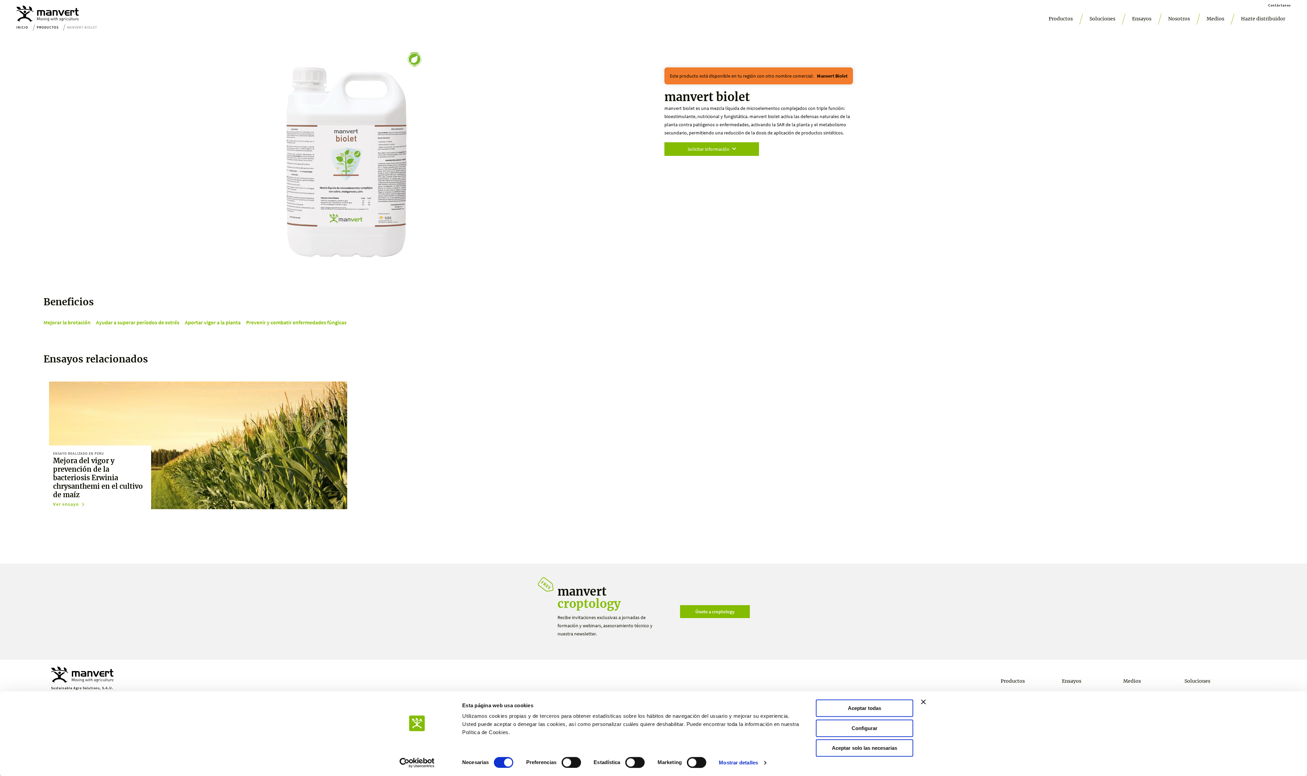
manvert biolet (832, 76)
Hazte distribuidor (1263, 19)
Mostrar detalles (738, 762)
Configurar (864, 728)
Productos (1061, 19)
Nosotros (1179, 19)
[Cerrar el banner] (923, 701)
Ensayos (1141, 19)
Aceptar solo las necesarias (864, 748)
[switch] (571, 762)
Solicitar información (708, 149)
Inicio (22, 27)
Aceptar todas (864, 708)
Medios (1215, 19)
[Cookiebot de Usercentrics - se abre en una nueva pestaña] (417, 763)
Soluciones (1102, 19)
